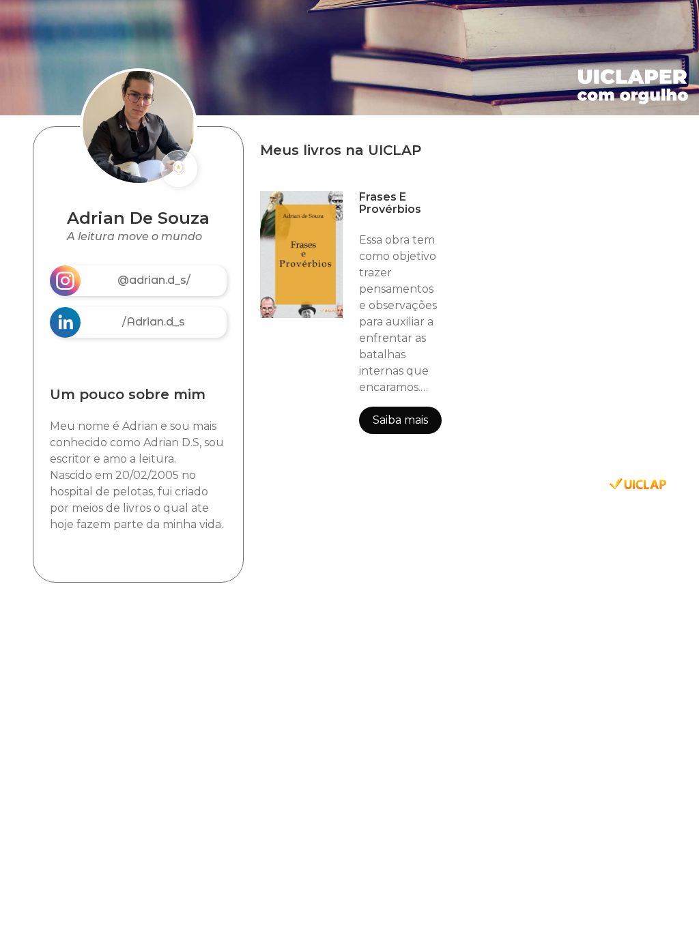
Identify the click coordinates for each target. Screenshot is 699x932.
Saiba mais (400, 419)
